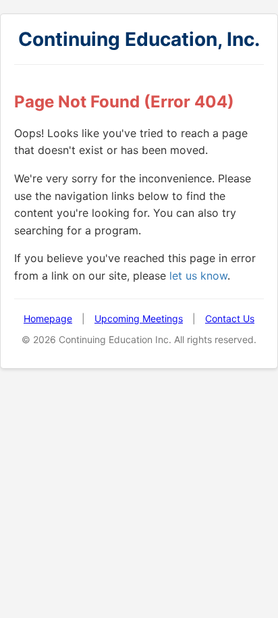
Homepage (48, 318)
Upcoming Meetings (138, 318)
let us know (198, 275)
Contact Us (229, 318)
